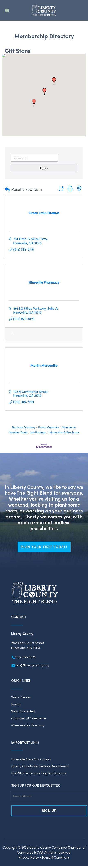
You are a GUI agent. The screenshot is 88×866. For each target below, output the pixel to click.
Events (16, 704)
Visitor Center (21, 697)
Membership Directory (27, 725)
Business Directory (23, 427)
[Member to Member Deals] (12, 336)
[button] (44, 91)
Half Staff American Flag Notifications (39, 773)
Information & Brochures (64, 432)
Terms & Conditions (56, 857)
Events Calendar (48, 427)
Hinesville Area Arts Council (31, 759)
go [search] (46, 168)
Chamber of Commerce (28, 718)
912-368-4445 (25, 657)
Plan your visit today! (44, 547)
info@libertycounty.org (32, 665)
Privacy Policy (29, 857)
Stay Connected (23, 711)
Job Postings (38, 432)
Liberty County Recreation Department (40, 766)
